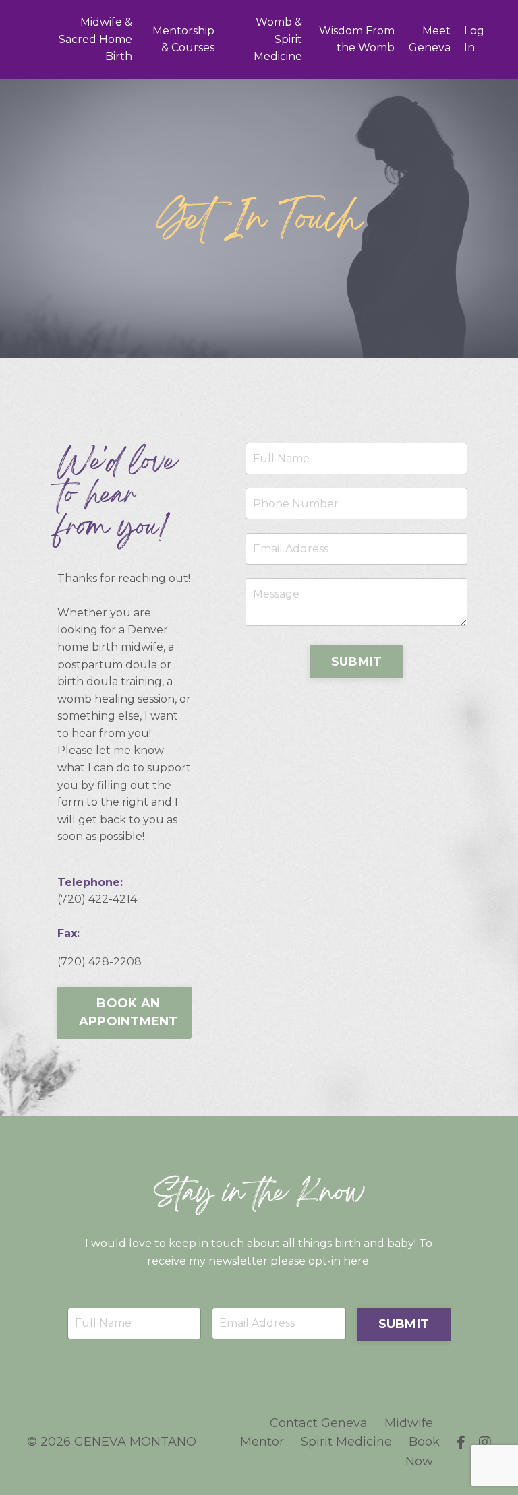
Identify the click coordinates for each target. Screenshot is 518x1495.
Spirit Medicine (346, 1441)
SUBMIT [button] (356, 661)
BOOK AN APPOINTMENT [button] (128, 1012)
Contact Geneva (319, 1423)
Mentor (262, 1441)
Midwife (408, 1423)
